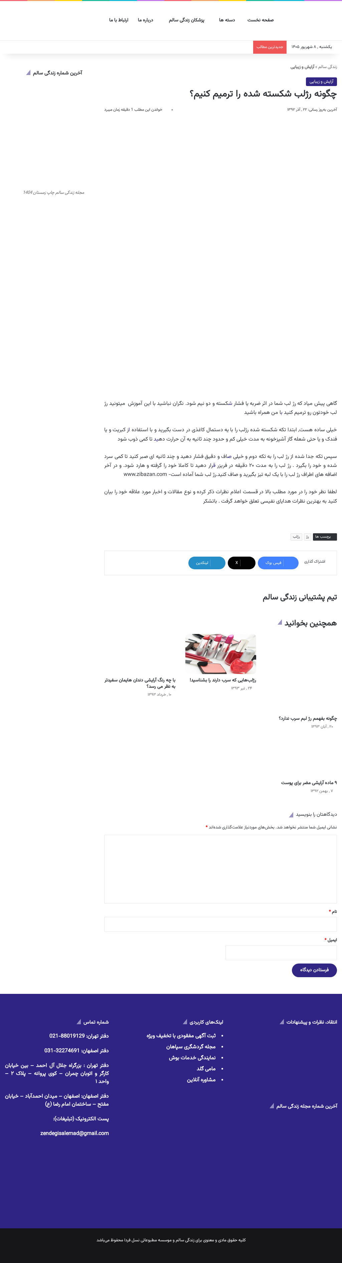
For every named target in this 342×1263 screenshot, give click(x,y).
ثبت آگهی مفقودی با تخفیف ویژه (181, 1036)
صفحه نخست (261, 20)
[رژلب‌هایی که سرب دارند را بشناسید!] (220, 654)
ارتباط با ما (119, 20)
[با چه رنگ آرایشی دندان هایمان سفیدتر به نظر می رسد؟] (139, 654)
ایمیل (331, 940)
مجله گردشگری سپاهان (191, 1047)
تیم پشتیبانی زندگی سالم (300, 597)
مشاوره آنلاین (201, 1080)
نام (333, 911)
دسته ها (227, 20)
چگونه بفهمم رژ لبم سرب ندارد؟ (308, 718)
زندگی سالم (327, 67)
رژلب (296, 537)
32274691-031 (62, 1051)
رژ (307, 537)
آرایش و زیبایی (321, 81)
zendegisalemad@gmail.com (74, 1134)
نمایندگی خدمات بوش (192, 1058)
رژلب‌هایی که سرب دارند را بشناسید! (223, 680)
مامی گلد (206, 1069)
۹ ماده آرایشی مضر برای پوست (309, 783)
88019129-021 (67, 1036)
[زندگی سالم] (312, 20)
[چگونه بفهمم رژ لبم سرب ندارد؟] (301, 673)
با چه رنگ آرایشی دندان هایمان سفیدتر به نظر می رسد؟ (140, 683)
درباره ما (146, 20)
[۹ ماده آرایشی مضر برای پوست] (301, 757)
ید (156, 439)
